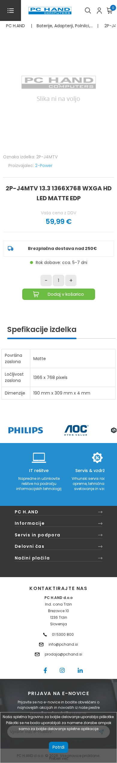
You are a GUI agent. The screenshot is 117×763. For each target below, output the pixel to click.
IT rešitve (39, 471)
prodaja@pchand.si (63, 654)
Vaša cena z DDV (58, 213)
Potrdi (58, 747)
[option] (25, 430)
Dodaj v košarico (66, 294)
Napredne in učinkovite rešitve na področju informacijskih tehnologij (39, 483)
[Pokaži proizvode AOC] (76, 430)
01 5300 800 (63, 634)
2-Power (43, 166)
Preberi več (58, 758)
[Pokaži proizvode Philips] (25, 430)
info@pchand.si (63, 644)
